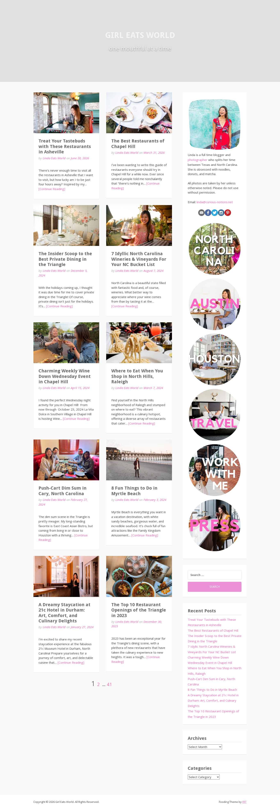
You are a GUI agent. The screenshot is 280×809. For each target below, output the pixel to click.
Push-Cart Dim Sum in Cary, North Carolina (63, 490)
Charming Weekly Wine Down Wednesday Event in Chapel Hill (65, 376)
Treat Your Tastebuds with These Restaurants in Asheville (65, 146)
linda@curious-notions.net (215, 202)
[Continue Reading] (52, 189)
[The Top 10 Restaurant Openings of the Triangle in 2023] (139, 576)
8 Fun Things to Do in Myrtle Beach (134, 490)
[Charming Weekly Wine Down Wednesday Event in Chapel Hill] (66, 342)
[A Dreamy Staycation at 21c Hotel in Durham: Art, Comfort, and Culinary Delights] (66, 576)
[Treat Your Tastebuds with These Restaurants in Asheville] (66, 112)
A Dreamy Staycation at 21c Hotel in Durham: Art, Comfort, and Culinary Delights (64, 612)
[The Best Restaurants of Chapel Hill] (139, 112)
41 (109, 684)
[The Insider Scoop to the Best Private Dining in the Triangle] (66, 225)
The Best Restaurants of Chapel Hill (213, 630)
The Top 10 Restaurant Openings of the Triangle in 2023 (138, 610)
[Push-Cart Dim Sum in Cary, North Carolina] (66, 459)
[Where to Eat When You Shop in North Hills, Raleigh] (139, 342)
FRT (244, 802)
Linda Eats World (54, 158)
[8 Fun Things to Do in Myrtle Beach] (139, 459)
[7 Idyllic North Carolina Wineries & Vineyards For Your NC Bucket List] (139, 225)
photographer (197, 160)
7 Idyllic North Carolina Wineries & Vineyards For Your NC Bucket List (138, 259)
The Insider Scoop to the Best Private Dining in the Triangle (65, 259)
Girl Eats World (140, 35)
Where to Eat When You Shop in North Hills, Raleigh (137, 376)
